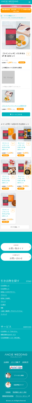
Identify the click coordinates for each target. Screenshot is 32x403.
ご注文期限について (16, 6)
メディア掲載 (14, 362)
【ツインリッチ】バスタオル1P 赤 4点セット (21, 179)
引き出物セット (5, 289)
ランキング (4, 314)
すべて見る (13, 227)
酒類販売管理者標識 (7, 396)
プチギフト (4, 295)
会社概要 (6, 362)
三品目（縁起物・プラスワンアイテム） (12, 311)
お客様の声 (25, 362)
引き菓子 (3, 304)
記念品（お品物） (6, 298)
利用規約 (8, 392)
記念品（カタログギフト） (8, 292)
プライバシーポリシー (22, 396)
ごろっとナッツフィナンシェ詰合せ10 (14, 106)
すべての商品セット (9, 16)
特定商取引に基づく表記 (19, 392)
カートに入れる (17, 114)
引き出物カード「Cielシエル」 (9, 331)
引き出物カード (5, 285)
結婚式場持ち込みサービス (8, 334)
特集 (2, 308)
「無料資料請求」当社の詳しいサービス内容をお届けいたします (16, 10)
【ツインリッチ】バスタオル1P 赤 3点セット (6, 179)
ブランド (3, 301)
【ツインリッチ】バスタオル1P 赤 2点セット (13, 18)
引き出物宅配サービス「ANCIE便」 (11, 338)
